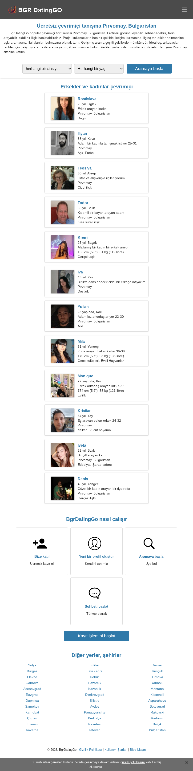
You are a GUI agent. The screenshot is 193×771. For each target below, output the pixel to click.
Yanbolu (157, 683)
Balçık (157, 724)
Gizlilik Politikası (90, 749)
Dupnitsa (32, 700)
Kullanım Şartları (116, 749)
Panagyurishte (94, 712)
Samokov (32, 706)
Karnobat (32, 712)
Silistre (95, 700)
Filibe (95, 665)
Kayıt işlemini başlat (96, 636)
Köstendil (157, 695)
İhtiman (32, 724)
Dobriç (95, 677)
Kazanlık (94, 689)
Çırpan (32, 718)
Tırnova (157, 677)
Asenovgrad (32, 689)
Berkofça (94, 718)
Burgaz (32, 671)
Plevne (32, 677)
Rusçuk (157, 671)
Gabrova (32, 683)
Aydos (94, 706)
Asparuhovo (157, 700)
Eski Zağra (95, 671)
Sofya (32, 665)
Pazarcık (94, 683)
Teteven (95, 730)
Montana (157, 689)
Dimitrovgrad (94, 695)
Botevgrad (157, 706)
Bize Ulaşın (138, 749)
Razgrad (32, 695)
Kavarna (32, 730)
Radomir (157, 718)
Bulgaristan (157, 730)
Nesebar (94, 724)
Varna (157, 665)
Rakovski (157, 712)
